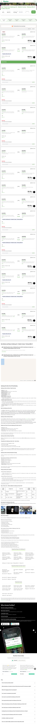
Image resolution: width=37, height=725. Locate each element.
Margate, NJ (3, 237)
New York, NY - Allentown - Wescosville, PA (18, 573)
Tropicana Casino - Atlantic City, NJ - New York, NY (18, 589)
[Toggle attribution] (35, 380)
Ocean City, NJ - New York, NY (7, 593)
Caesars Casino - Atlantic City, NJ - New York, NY (6, 586)
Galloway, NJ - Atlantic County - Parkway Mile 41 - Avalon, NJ (6, 554)
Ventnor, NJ (3, 291)
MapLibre (21, 380)
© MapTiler (24, 380)
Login (35, 1)
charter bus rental (3, 600)
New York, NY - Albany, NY (6, 573)
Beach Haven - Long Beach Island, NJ (4, 131)
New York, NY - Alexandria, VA (18, 570)
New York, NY (24, 35)
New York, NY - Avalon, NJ (29, 572)
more (2, 113)
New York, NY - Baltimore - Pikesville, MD (9, 577)
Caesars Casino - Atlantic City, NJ (4, 69)
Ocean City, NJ (4, 214)
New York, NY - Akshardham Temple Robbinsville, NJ (5, 570)
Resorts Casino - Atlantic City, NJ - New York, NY (18, 586)
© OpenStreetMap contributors (30, 380)
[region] (18, 370)
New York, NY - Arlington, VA (29, 570)
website (27, 418)
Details (3, 41)
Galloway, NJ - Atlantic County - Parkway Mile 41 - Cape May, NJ (6, 558)
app (30, 418)
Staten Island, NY (24, 186)
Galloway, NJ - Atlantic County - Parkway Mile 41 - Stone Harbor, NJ (29, 558)
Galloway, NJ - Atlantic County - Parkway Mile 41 (4, 35)
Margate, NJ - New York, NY (30, 588)
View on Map (3, 351)
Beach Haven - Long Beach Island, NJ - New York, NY (30, 586)
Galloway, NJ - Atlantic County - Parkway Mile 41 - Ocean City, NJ (18, 558)
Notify (33, 82)
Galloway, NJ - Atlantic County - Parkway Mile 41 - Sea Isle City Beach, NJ (29, 554)
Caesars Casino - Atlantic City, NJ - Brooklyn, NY (6, 589)
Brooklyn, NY (24, 69)
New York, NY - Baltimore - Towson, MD (9, 579)
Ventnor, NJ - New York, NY (7, 595)
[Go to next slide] (35, 669)
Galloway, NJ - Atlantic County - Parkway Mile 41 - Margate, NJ (18, 554)
